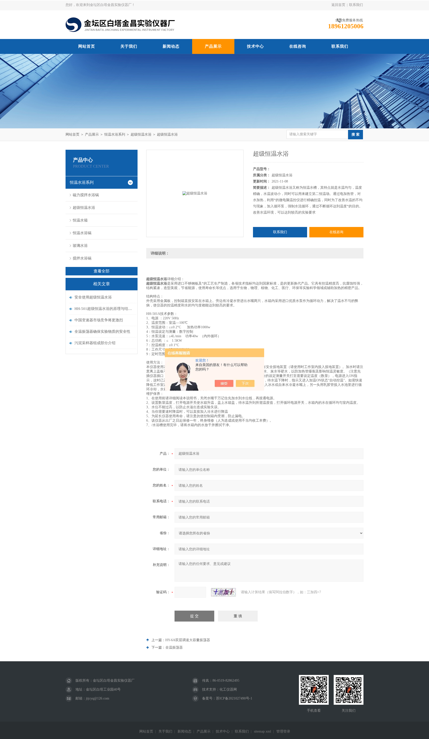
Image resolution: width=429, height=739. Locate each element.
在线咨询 (297, 46)
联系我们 (356, 5)
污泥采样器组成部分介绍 (94, 343)
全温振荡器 (174, 647)
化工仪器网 (228, 689)
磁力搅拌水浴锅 (86, 195)
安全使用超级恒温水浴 (93, 297)
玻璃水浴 (80, 246)
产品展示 (213, 46)
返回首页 (338, 5)
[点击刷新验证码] (223, 592)
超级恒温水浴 (141, 134)
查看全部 (101, 271)
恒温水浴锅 (82, 233)
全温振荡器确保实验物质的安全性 (102, 331)
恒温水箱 (80, 220)
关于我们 (128, 46)
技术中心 (255, 46)
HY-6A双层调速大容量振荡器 (187, 640)
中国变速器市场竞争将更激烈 (98, 320)
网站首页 (86, 46)
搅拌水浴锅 (82, 258)
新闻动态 (171, 46)
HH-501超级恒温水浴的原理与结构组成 (104, 309)
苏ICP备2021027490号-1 (234, 698)
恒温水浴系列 (114, 134)
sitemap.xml (262, 731)
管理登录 (283, 731)
